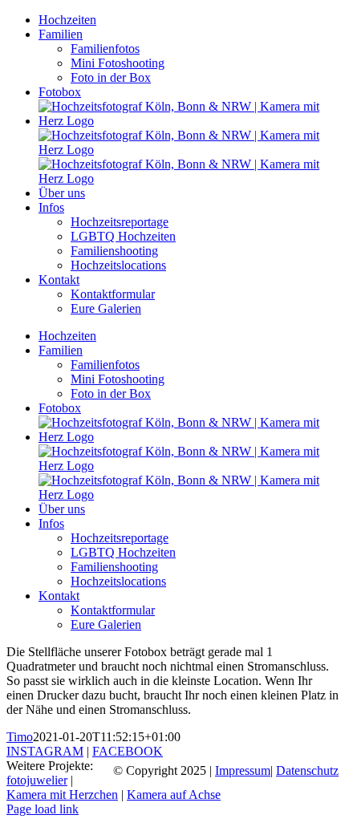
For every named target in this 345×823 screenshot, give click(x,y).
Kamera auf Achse (174, 794)
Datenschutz (307, 770)
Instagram (44, 751)
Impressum (242, 770)
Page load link (42, 809)
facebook (127, 751)
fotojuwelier (36, 780)
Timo (19, 737)
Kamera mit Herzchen (62, 794)
